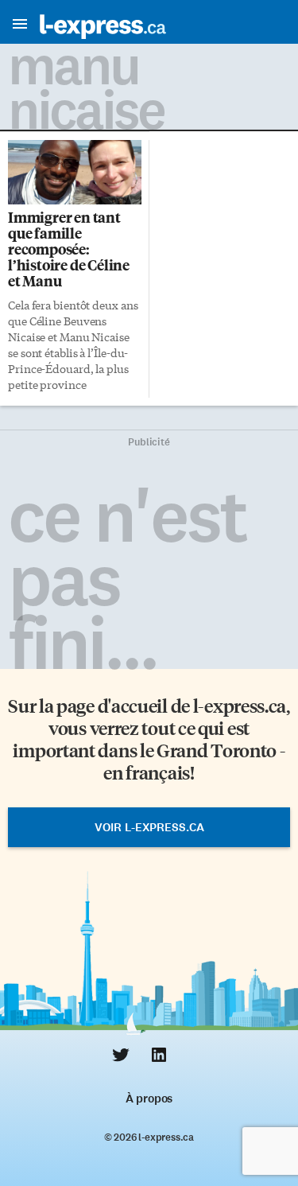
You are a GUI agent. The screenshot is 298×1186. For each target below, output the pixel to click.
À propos (149, 1098)
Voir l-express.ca (149, 827)
